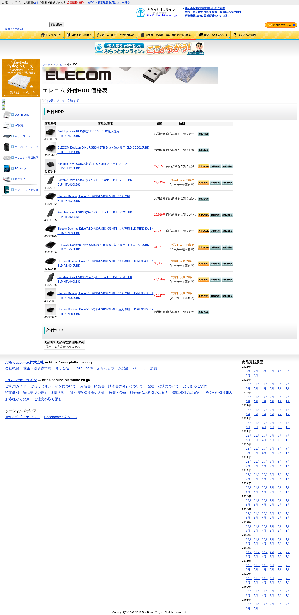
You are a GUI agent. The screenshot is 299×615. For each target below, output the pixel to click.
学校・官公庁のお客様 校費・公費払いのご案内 (213, 12)
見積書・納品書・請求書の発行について (167, 35)
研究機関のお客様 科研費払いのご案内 (207, 15)
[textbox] (26, 24)
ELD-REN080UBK (68, 314)
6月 (264, 371)
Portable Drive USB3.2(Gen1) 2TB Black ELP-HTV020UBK (94, 212)
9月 (272, 384)
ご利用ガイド (80, 35)
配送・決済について (213, 35)
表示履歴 (103, 2)
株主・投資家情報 (37, 368)
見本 (36, 2)
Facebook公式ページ (60, 417)
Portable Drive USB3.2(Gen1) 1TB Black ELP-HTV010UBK (94, 180)
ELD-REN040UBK (68, 265)
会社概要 (12, 368)
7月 (256, 371)
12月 (249, 384)
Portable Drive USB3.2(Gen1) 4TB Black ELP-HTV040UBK (94, 277)
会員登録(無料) (75, 2)
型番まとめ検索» (14, 29)
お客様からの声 (17, 399)
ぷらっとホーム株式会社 (24, 362)
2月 (248, 375)
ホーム (46, 64)
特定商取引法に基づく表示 (26, 392)
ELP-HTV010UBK (68, 184)
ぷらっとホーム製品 (112, 368)
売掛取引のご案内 (186, 392)
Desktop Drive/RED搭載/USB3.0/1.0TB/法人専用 (88, 131)
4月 (280, 371)
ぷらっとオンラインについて (116, 35)
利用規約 (58, 392)
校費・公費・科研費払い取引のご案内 (138, 392)
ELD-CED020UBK (68, 152)
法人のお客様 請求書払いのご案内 (205, 8)
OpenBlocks (83, 368)
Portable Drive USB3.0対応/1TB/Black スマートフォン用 (93, 163)
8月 (248, 371)
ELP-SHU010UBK (68, 168)
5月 (272, 371)
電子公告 (63, 368)
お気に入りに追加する (63, 101)
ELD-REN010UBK (68, 136)
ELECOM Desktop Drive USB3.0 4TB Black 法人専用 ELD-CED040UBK (103, 244)
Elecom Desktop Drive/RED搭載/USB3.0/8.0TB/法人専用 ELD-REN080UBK (105, 309)
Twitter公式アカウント (22, 417)
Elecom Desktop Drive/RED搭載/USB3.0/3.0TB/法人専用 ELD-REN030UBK (105, 228)
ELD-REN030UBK (68, 233)
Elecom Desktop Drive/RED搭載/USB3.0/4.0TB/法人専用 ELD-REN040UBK (105, 261)
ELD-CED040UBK (68, 249)
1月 (256, 375)
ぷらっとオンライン (21, 380)
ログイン (91, 2)
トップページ (52, 35)
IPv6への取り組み (219, 392)
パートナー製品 (145, 368)
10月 (265, 384)
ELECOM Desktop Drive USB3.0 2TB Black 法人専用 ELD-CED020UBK (103, 147)
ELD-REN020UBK (68, 200)
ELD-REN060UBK (68, 298)
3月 (288, 371)
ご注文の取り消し (48, 399)
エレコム (58, 64)
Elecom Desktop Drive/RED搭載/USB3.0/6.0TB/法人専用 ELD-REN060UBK (105, 293)
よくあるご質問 (245, 35)
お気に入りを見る (119, 2)
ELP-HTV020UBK (68, 217)
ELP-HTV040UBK (68, 281)
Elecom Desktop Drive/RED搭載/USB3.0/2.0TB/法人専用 (93, 196)
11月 (257, 384)
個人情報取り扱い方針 (87, 392)
